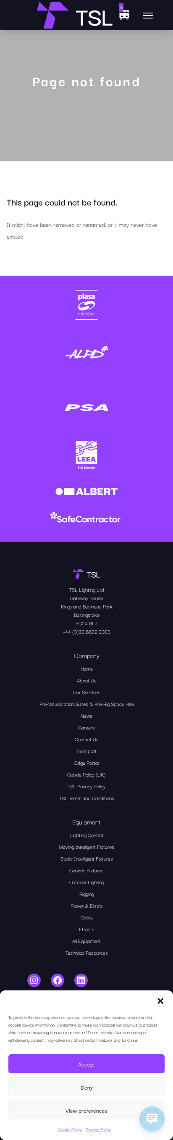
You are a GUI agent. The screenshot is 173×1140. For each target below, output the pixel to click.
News (86, 715)
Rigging (86, 894)
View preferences (86, 1110)
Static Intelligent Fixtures (86, 858)
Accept (86, 1064)
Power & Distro (86, 905)
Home (87, 668)
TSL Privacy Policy (86, 786)
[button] (160, 1001)
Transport (86, 751)
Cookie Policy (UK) (86, 774)
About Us (87, 680)
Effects (86, 929)
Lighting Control (86, 835)
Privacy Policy (98, 1129)
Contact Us (87, 739)
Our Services (86, 692)
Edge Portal (86, 762)
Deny (87, 1087)
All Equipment (86, 941)
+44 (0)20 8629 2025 (86, 631)
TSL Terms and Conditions (86, 798)
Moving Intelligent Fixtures (86, 846)
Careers (86, 727)
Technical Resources (87, 952)
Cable (87, 917)
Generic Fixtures (86, 870)
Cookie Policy (70, 1129)
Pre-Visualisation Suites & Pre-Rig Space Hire (86, 704)
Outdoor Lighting (86, 882)
